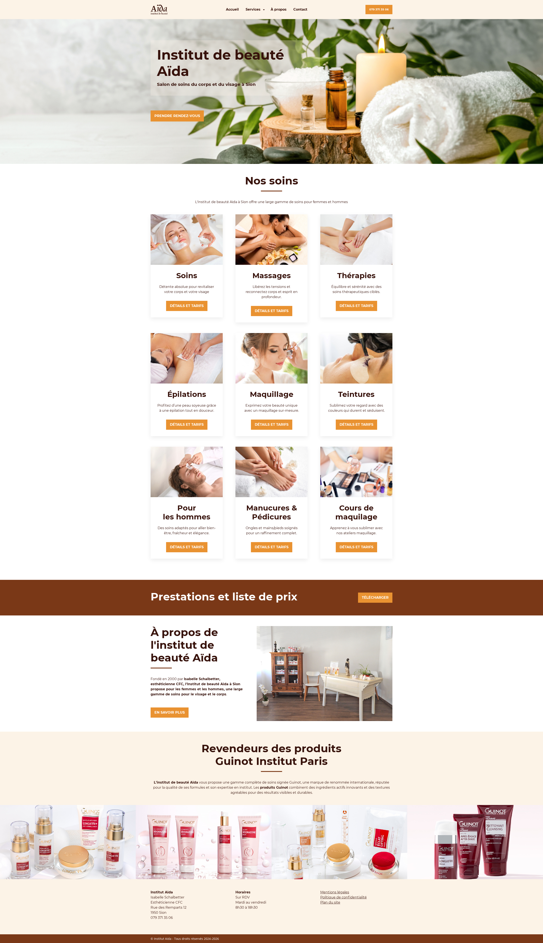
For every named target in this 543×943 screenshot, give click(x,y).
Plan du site (330, 902)
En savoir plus (169, 712)
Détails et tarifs (187, 306)
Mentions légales (334, 892)
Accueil (232, 9)
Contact (300, 9)
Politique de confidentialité (343, 897)
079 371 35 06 (379, 9)
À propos (279, 9)
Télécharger (375, 598)
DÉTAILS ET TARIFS (271, 311)
